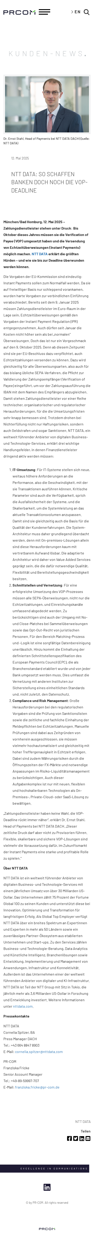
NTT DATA (40, 254)
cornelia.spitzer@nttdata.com (39, 1051)
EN (78, 11)
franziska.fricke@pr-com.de (37, 1087)
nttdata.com (23, 1006)
